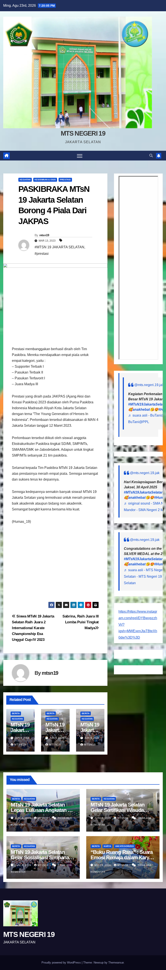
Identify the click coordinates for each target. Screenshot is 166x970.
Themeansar (116, 962)
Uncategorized (124, 846)
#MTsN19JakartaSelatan (143, 492)
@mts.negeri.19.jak (149, 385)
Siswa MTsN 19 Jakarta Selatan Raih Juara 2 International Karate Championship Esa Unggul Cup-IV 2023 (33, 628)
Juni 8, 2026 (23, 818)
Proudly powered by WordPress (62, 962)
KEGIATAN (25, 179)
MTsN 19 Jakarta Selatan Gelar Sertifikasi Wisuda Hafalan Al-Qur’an (117, 810)
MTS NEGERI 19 (83, 133)
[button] (151, 155)
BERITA (16, 713)
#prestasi (42, 253)
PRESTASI (65, 179)
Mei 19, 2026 (103, 865)
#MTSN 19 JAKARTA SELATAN (59, 247)
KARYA (107, 846)
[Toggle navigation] (79, 155)
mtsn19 (44, 235)
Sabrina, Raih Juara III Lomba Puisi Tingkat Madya (80, 622)
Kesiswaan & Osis (45, 179)
